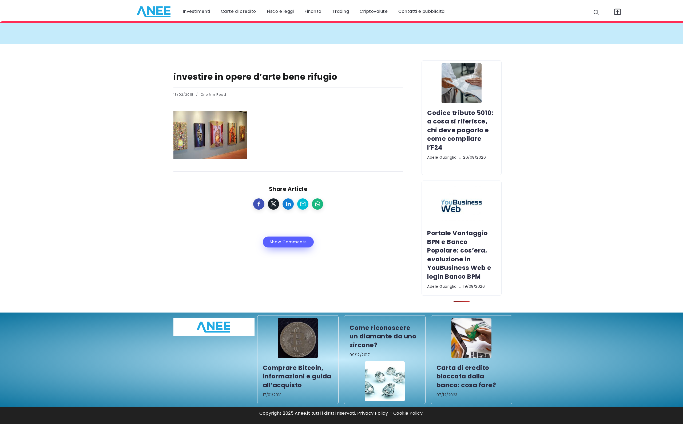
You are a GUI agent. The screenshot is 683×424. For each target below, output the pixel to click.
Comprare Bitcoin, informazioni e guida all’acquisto (297, 376)
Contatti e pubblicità (421, 11)
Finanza (312, 11)
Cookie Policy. (408, 413)
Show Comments (288, 242)
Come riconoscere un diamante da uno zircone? (383, 336)
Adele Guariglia (442, 157)
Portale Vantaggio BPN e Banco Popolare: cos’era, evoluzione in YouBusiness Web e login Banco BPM (490, 33)
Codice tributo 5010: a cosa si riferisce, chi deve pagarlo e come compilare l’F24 (275, 33)
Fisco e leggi (280, 11)
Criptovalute (374, 11)
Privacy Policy (372, 413)
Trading (340, 11)
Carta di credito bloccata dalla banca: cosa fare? (466, 376)
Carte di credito (238, 11)
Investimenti (196, 11)
